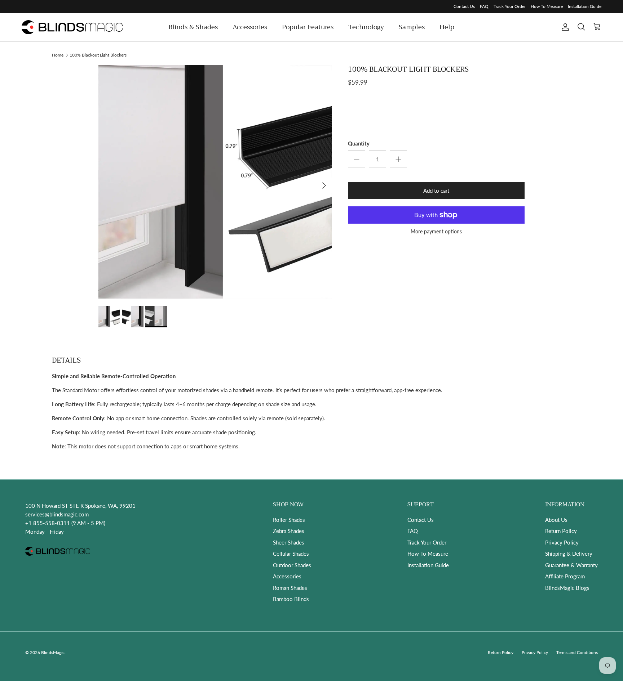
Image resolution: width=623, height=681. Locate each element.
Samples (412, 27)
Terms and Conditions (577, 652)
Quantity (359, 143)
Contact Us (464, 6)
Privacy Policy (562, 542)
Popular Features (307, 27)
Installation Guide (584, 6)
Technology (366, 27)
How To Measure (547, 6)
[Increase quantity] (398, 158)
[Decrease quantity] (356, 158)
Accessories (250, 27)
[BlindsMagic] (72, 27)
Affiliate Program (565, 576)
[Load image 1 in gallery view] (215, 182)
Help (446, 27)
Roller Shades (289, 519)
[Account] (564, 27)
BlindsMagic (53, 652)
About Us (556, 519)
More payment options (436, 231)
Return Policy (561, 531)
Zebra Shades (288, 531)
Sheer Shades (288, 542)
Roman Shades (290, 587)
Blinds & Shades (193, 27)
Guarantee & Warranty (571, 565)
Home (57, 54)
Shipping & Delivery (568, 553)
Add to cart (436, 190)
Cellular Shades (291, 553)
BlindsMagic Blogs (567, 587)
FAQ (484, 6)
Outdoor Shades (292, 565)
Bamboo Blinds (291, 599)
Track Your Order (510, 6)
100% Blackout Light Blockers (98, 54)
